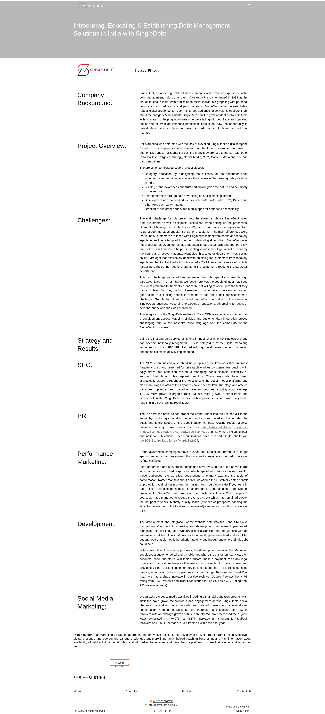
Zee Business (198, 432)
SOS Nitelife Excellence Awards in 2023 (171, 440)
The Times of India (216, 427)
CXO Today (179, 432)
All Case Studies (119, 663)
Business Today (160, 432)
